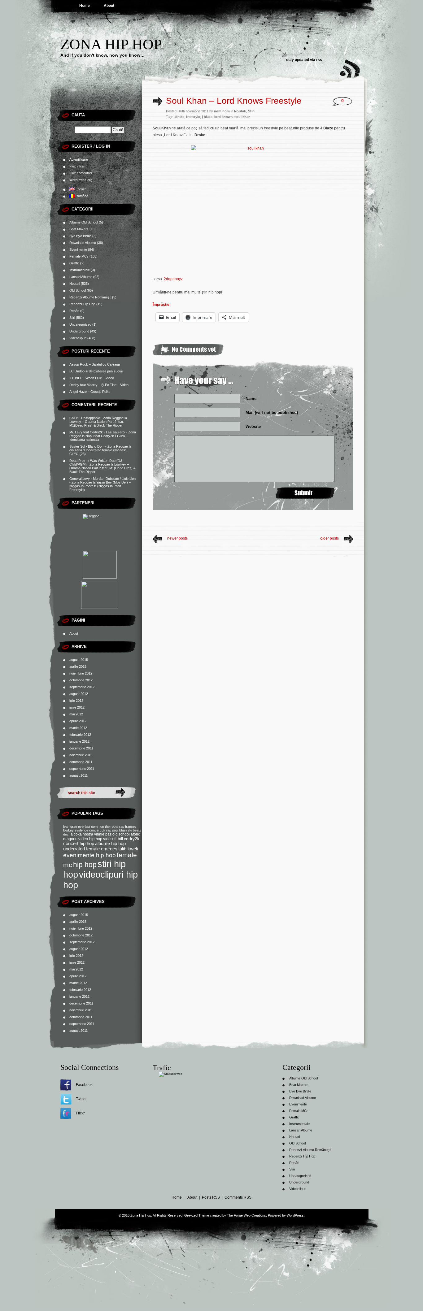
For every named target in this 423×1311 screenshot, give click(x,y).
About (109, 5)
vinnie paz (102, 834)
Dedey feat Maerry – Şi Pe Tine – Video (99, 385)
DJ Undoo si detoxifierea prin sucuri (96, 371)
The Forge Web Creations (246, 1215)
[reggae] (99, 531)
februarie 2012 (80, 734)
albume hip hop (110, 843)
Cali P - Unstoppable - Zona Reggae (96, 418)
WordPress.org (80, 180)
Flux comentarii (80, 173)
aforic (135, 834)
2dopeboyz (173, 279)
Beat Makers (79, 229)
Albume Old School (83, 222)
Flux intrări (77, 166)
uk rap (106, 830)
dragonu (70, 838)
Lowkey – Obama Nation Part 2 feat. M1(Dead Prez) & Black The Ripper (96, 423)
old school (121, 834)
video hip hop (90, 838)
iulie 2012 (76, 700)
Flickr (80, 1113)
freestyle (193, 117)
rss (319, 60)
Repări (74, 311)
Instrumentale (79, 270)
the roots (111, 826)
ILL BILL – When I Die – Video (91, 378)
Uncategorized (80, 324)
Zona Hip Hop (111, 44)
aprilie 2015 (77, 666)
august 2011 (78, 775)
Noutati (74, 283)
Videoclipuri (77, 338)
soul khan (119, 830)
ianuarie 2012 (79, 741)
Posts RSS (211, 1197)
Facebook (84, 1085)
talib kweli (128, 848)
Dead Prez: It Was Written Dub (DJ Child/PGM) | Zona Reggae (95, 462)
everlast (84, 826)
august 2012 (78, 694)
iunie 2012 (77, 707)
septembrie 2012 (81, 687)
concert (95, 830)
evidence (81, 830)
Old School (77, 290)
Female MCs (79, 256)
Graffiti (74, 263)
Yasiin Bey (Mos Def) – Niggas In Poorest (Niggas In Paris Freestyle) (100, 486)
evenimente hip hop (89, 855)
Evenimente (78, 249)
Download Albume (82, 243)
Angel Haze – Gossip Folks (90, 391)
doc (66, 834)
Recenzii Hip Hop (82, 304)
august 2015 (78, 660)
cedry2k (131, 838)
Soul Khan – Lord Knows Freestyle (234, 101)
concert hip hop (78, 843)
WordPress (295, 1215)
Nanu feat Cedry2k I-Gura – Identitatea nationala (98, 437)
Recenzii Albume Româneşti (90, 297)
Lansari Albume (80, 277)
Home (84, 5)
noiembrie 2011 (80, 755)
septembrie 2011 (81, 769)
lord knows (223, 117)
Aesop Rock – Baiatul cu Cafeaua (94, 364)
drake (179, 117)
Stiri (72, 317)
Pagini (78, 620)
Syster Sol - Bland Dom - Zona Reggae (98, 446)
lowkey (68, 830)
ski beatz (134, 830)
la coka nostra (81, 834)
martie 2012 (78, 728)
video (108, 838)
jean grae (70, 826)
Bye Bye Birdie (80, 236)
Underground (79, 331)
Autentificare (78, 159)
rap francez (128, 826)
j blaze (207, 117)
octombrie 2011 (80, 762)
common (97, 826)
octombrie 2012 (81, 680)
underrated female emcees (90, 848)
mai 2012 (76, 714)
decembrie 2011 (81, 748)
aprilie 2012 (77, 721)
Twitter (81, 1099)
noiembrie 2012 (80, 673)
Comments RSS (238, 1197)
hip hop (85, 865)
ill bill (118, 838)
